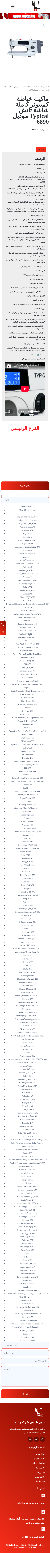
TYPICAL (36, 87)
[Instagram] (30, 1439)
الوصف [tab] (41, 150)
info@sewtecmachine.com (30, 1503)
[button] (13, 6)
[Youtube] (36, 1439)
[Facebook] (42, 1439)
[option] (27, 506)
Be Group (31, 1547)
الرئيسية (45, 87)
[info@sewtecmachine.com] (43, 1495)
